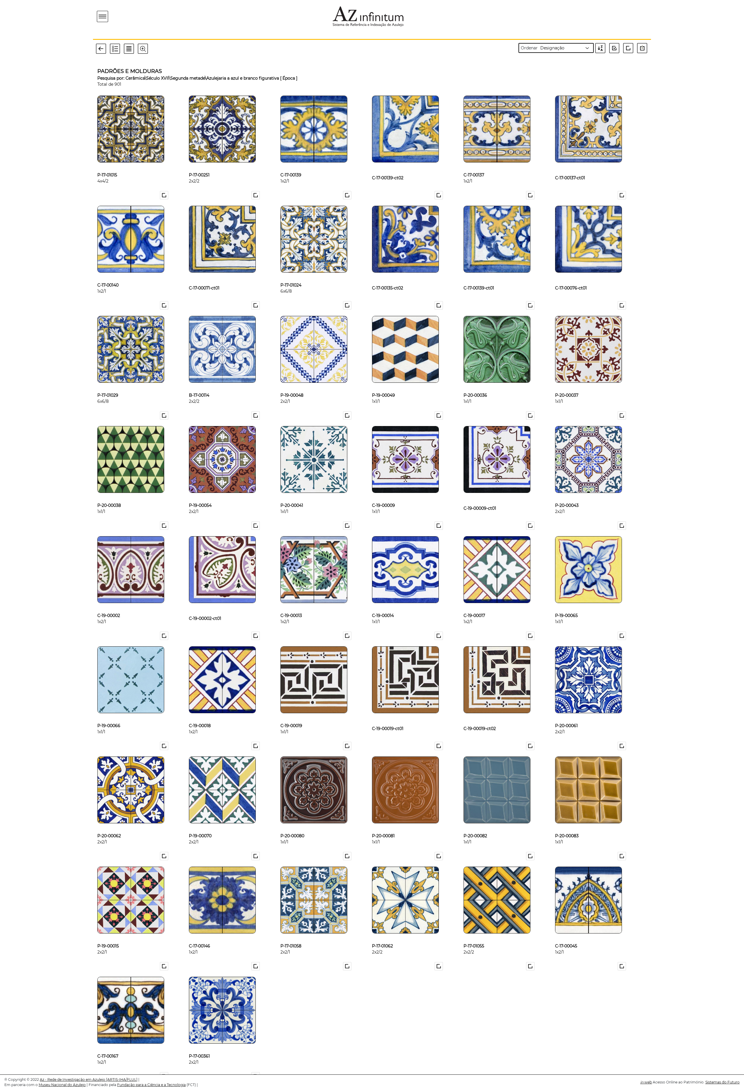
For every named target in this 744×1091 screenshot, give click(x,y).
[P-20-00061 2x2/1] (566, 716)
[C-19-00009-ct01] (480, 495)
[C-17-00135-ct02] (387, 275)
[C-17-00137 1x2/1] (474, 165)
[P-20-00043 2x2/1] (567, 495)
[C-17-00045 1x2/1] (566, 936)
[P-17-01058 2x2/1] (290, 936)
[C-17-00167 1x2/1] (107, 1046)
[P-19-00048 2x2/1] (291, 385)
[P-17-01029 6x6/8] (107, 385)
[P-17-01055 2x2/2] (474, 936)
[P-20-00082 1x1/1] (475, 826)
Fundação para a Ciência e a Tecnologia (151, 1085)
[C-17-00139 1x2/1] (290, 165)
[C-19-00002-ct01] (205, 606)
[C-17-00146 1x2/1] (199, 936)
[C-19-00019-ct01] (387, 716)
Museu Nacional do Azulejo (62, 1085)
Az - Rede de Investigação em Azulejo (73, 1079)
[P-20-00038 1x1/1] (109, 495)
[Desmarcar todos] (629, 48)
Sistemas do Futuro (722, 1082)
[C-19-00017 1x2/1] (474, 606)
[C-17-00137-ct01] (570, 165)
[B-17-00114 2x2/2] (199, 385)
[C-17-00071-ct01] (204, 275)
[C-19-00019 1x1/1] (291, 716)
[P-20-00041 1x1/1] (291, 495)
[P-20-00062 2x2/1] (109, 826)
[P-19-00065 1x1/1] (566, 606)
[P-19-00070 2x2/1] (200, 826)
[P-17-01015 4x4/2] (107, 165)
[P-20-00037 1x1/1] (566, 385)
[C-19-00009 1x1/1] (383, 495)
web (646, 1082)
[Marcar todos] (616, 48)
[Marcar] (164, 195)
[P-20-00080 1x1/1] (292, 826)
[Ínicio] (136, 16)
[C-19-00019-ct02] (480, 716)
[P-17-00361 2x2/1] (199, 1046)
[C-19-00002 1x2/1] (108, 606)
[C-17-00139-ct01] (479, 275)
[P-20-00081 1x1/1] (383, 826)
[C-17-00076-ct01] (571, 275)
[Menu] (102, 17)
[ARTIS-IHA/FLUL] (121, 1079)
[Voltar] (103, 48)
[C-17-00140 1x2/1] (108, 275)
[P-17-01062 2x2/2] (382, 936)
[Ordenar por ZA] (601, 48)
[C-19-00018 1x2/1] (200, 716)
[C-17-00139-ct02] (387, 165)
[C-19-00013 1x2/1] (291, 606)
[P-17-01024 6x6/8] (290, 275)
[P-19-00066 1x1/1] (108, 716)
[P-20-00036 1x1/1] (475, 385)
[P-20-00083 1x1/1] (567, 826)
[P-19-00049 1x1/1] (383, 385)
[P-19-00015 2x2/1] (108, 936)
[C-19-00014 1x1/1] (383, 606)
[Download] (643, 48)
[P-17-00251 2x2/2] (199, 165)
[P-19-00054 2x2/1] (200, 495)
